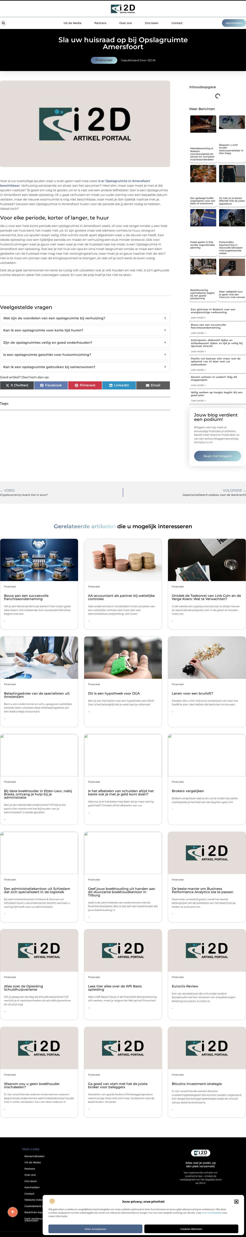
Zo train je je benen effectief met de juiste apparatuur (232, 201)
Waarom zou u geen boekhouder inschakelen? (32, 1085)
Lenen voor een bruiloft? (192, 693)
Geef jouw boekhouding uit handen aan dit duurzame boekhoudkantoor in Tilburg (121, 892)
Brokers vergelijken (188, 791)
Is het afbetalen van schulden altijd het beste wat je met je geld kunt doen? (121, 792)
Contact (177, 23)
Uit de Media (72, 23)
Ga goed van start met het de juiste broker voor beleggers (117, 1085)
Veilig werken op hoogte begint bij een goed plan (217, 394)
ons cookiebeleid (211, 1212)
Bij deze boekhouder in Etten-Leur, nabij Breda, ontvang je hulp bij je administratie (38, 794)
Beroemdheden (34, 1156)
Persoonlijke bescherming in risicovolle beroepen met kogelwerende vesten (231, 248)
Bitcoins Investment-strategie (197, 1084)
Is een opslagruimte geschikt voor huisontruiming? (85, 355)
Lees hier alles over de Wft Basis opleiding (115, 987)
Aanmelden (32, 1187)
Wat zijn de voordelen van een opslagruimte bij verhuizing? (85, 318)
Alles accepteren (95, 1228)
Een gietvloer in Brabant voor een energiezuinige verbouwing (213, 311)
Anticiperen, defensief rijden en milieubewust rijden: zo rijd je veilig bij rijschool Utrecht (217, 343)
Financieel (104, 60)
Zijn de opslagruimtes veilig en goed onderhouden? (85, 342)
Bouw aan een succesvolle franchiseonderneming (208, 326)
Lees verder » (198, 317)
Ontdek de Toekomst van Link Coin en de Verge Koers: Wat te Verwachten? (206, 597)
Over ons (125, 23)
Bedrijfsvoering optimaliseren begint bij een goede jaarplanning (202, 294)
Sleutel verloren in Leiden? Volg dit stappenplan (214, 378)
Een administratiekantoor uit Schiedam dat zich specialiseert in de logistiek (37, 890)
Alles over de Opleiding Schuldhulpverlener (23, 987)
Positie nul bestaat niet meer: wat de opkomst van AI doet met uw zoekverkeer (215, 361)
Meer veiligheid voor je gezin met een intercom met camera (232, 294)
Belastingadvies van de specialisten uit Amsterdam (37, 695)
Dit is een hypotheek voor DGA (114, 693)
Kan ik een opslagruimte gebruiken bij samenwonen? (85, 367)
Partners (100, 23)
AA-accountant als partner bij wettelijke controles (121, 597)
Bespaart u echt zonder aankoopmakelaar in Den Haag (231, 149)
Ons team (152, 23)
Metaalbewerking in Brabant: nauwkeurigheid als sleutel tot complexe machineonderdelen (202, 154)
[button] (236, 1202)
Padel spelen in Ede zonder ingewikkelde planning (202, 245)
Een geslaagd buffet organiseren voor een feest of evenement (202, 201)
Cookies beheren (191, 1228)
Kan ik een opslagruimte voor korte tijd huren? (85, 330)
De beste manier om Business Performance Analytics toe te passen (202, 890)
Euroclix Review (185, 986)
